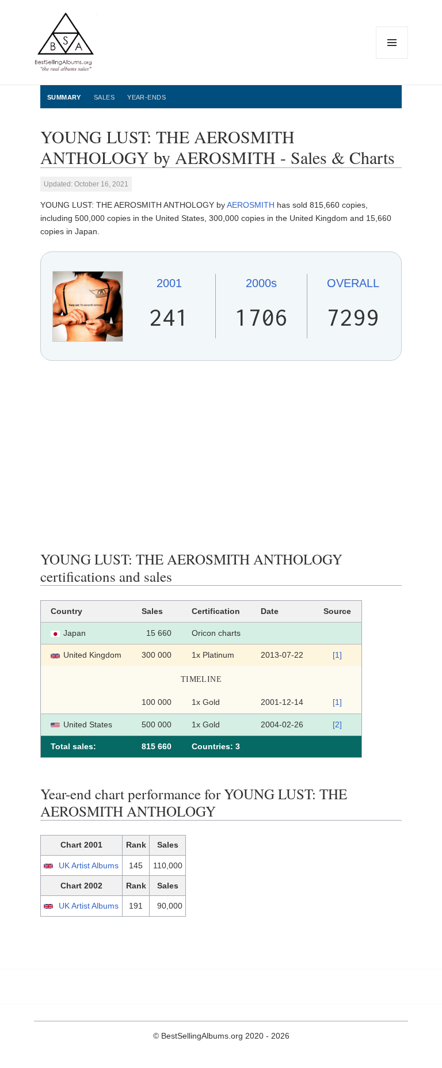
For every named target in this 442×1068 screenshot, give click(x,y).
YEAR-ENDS (146, 97)
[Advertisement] (221, 455)
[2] (337, 724)
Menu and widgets (392, 58)
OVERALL (353, 283)
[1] (337, 654)
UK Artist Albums (89, 865)
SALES (104, 97)
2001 (169, 283)
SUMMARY (64, 97)
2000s (261, 283)
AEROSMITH (251, 204)
